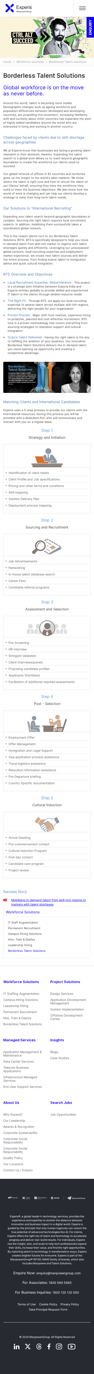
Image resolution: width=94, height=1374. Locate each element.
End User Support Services (22, 1086)
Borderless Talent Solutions (26, 950)
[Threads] (39, 1346)
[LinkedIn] (16, 1346)
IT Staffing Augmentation (21, 993)
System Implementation (67, 1009)
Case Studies (59, 1058)
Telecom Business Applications (16, 1069)
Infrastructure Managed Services (20, 1078)
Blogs (54, 1052)
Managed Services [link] (19, 1040)
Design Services (61, 993)
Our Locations (13, 1164)
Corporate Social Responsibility (15, 1140)
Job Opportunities (63, 1114)
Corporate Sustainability (20, 1133)
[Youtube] (72, 1346)
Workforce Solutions (30, 61)
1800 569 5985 (60, 1282)
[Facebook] (49, 1346)
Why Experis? (13, 1114)
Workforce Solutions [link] (21, 982)
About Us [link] (11, 1102)
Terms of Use (26, 1304)
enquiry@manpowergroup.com (59, 1273)
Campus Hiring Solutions (25, 933)
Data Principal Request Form (48, 1309)
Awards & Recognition (18, 1126)
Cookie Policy (48, 1304)
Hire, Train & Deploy (21, 939)
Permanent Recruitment (24, 928)
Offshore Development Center (66, 1017)
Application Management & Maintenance (22, 1053)
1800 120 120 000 (65, 1292)
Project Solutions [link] (65, 982)
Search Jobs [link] (61, 1102)
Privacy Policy (70, 1304)
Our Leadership (14, 1120)
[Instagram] (59, 1346)
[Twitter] (28, 1346)
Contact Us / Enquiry (18, 1170)
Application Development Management (68, 1001)
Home (7, 61)
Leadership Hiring (20, 945)
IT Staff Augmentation (23, 922)
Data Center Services (18, 1061)
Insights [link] (57, 1040)
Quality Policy (13, 1158)
